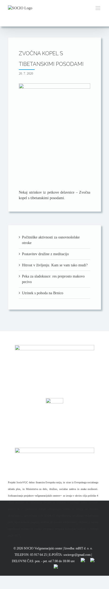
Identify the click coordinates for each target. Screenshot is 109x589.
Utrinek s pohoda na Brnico (42, 293)
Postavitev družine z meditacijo (45, 254)
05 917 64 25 (38, 555)
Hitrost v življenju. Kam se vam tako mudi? (55, 265)
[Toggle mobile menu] (98, 8)
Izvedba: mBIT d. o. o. (78, 548)
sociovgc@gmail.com (76, 555)
